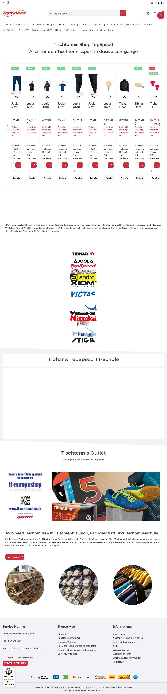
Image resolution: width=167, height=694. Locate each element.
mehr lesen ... (13, 557)
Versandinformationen (124, 642)
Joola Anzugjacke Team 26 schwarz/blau (31, 105)
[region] (83, 125)
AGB (115, 645)
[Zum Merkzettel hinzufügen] (16, 97)
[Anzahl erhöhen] (13, 171)
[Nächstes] (158, 125)
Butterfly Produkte (67, 653)
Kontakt (62, 634)
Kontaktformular (25, 657)
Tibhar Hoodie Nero (124, 105)
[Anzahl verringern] (13, 165)
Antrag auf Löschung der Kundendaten (77, 645)
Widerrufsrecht (121, 649)
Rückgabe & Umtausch (69, 637)
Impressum (118, 661)
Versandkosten (77, 687)
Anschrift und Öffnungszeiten (128, 637)
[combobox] (84, 13)
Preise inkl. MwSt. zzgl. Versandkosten (16, 131)
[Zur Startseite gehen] (16, 13)
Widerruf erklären (122, 653)
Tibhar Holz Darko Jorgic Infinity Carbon (139, 105)
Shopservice (66, 626)
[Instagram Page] (8, 2)
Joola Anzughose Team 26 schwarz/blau (78, 105)
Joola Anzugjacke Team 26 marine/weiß (62, 105)
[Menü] (13, 668)
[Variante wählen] (18, 165)
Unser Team (119, 634)
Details (16, 178)
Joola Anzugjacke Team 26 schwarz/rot (47, 105)
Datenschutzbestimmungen (127, 657)
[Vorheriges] (9, 125)
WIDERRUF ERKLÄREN (15, 663)
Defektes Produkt (67, 642)
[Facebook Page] (4, 2)
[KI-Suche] (160, 15)
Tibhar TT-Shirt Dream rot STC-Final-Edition (155, 105)
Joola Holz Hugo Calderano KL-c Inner (109, 105)
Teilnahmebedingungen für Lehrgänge (77, 649)
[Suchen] (123, 13)
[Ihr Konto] (155, 13)
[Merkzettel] (149, 13)
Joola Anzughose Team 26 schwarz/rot (93, 105)
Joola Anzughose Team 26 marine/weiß (16, 105)
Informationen (123, 626)
